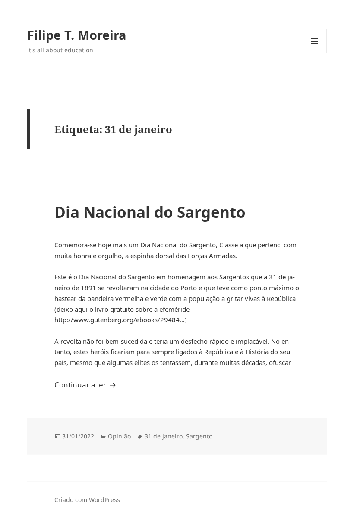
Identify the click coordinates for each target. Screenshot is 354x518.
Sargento (199, 436)
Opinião (119, 436)
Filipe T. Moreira (76, 34)
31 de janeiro (164, 436)
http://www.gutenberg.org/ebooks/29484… (119, 319)
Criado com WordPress (87, 500)
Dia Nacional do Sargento (150, 212)
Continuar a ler (86, 385)
